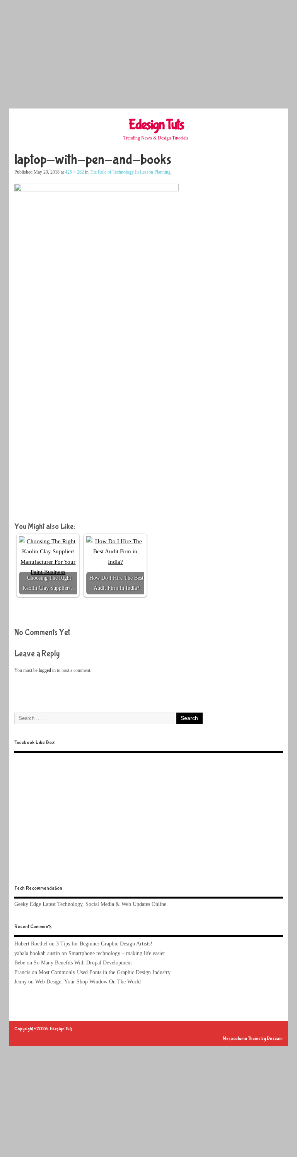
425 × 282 (74, 172)
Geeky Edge (27, 904)
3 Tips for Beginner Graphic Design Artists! (104, 944)
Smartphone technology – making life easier (116, 953)
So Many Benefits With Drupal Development (83, 963)
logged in (47, 670)
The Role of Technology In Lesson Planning (130, 172)
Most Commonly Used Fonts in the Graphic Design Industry (105, 972)
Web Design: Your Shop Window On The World (88, 982)
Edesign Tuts (156, 125)
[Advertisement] (148, 54)
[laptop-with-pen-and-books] (96, 189)
